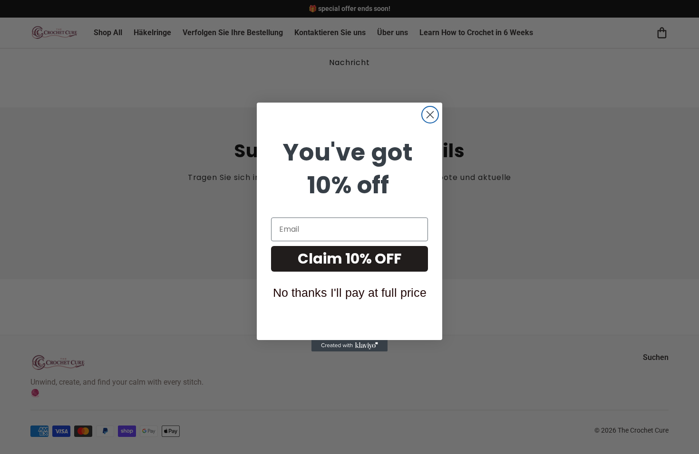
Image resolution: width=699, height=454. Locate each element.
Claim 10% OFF (349, 258)
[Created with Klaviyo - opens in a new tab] (349, 345)
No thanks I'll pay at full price (350, 292)
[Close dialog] (430, 114)
